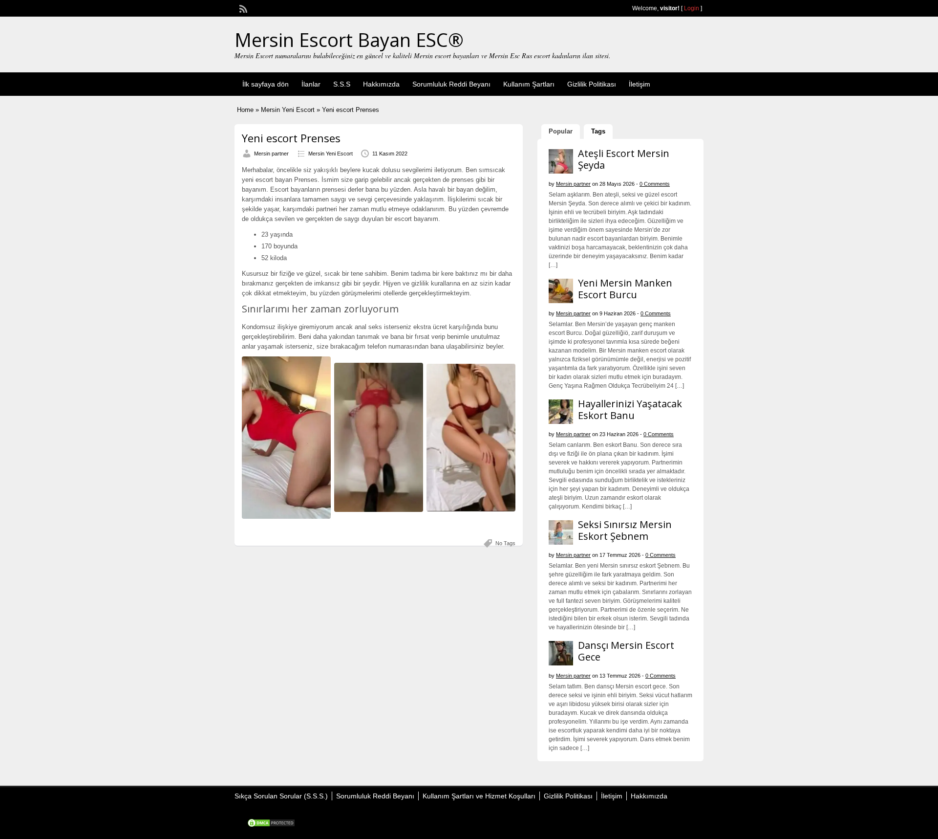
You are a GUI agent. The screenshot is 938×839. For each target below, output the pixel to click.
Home (245, 109)
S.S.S (341, 84)
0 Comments (655, 184)
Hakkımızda (381, 84)
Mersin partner (271, 153)
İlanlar (310, 84)
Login (691, 8)
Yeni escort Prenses (291, 138)
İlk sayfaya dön (265, 84)
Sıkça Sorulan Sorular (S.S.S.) (281, 796)
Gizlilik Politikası (591, 84)
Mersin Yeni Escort (288, 109)
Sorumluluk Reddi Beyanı (451, 84)
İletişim (639, 84)
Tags (598, 131)
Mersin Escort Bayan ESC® (349, 39)
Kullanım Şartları (528, 84)
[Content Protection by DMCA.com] (271, 825)
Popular (561, 131)
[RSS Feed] (242, 8)
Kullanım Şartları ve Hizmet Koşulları (479, 796)
